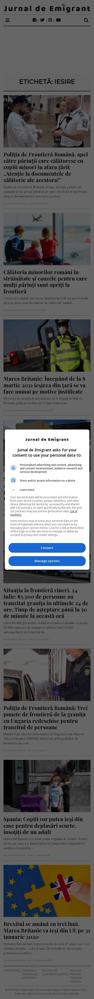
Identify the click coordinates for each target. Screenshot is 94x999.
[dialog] (47, 499)
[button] (47, 490)
